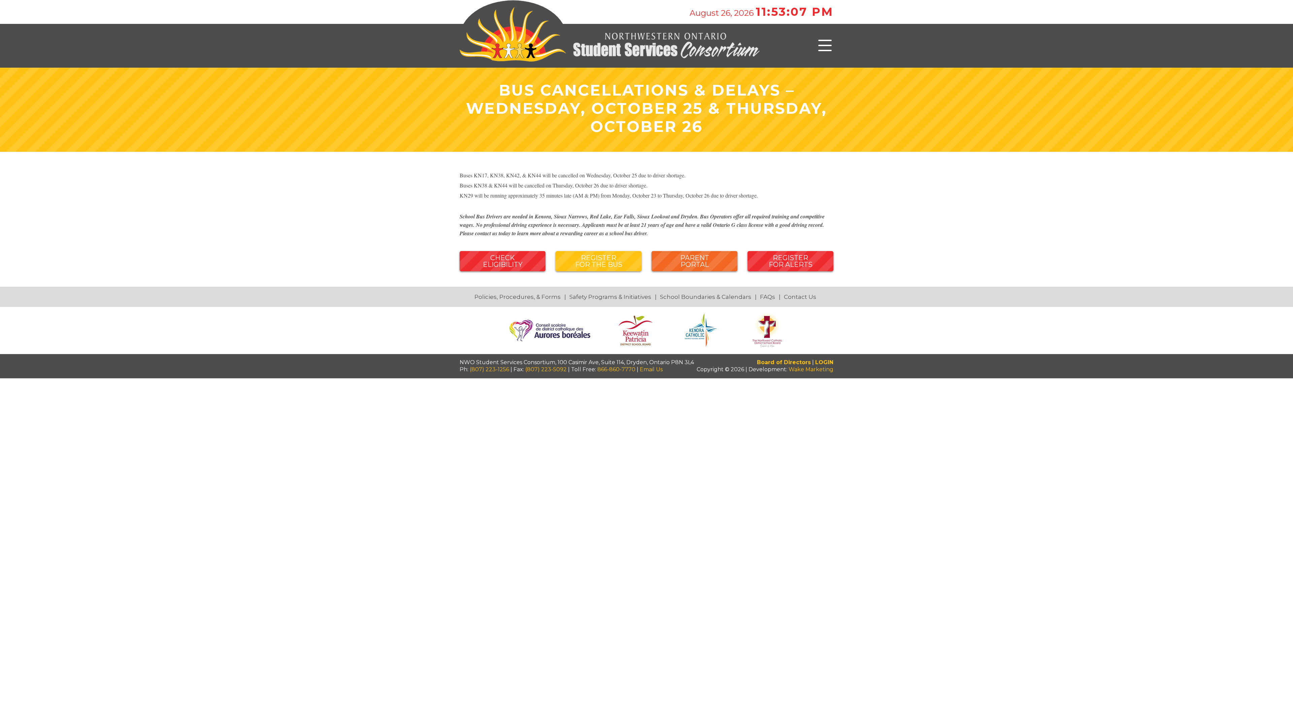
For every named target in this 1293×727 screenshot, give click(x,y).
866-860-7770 (616, 369)
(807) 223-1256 (489, 369)
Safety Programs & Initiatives (610, 296)
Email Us (651, 369)
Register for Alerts (791, 261)
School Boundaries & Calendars (705, 296)
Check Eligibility (503, 261)
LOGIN (824, 362)
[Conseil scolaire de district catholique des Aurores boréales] (550, 330)
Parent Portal (694, 261)
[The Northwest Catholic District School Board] (767, 330)
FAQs (767, 296)
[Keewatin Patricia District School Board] (636, 330)
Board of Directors (784, 362)
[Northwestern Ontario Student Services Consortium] (610, 45)
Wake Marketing (811, 369)
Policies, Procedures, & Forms (517, 296)
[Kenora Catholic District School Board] (702, 330)
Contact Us (800, 296)
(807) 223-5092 (546, 369)
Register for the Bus (598, 261)
